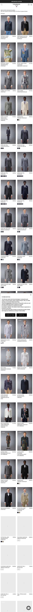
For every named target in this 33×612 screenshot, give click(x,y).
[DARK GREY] (1, 148)
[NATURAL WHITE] (19, 119)
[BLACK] (17, 119)
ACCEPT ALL (21, 315)
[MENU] (31, 5)
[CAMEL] (19, 512)
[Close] (31, 294)
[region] (16, 306)
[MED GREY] (3, 148)
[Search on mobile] (1, 4)
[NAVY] (1, 176)
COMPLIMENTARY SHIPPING (16, 1)
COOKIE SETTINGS (10, 315)
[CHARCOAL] (4, 176)
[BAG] (29, 5)
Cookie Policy (9, 303)
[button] (28, 608)
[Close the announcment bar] (31, 1)
